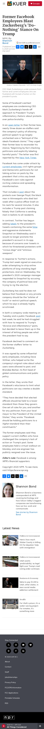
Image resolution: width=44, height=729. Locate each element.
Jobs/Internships (11, 677)
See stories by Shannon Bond (27, 513)
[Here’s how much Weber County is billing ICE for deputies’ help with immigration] (10, 540)
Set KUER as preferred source (29, 43)
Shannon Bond (7, 41)
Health (23, 599)
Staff (7, 672)
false (35, 227)
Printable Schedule (12, 698)
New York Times (27, 157)
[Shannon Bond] (7, 490)
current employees (12, 166)
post (21, 192)
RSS (6, 703)
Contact (8, 667)
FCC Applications (11, 693)
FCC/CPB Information (13, 688)
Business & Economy (29, 578)
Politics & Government (30, 536)
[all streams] (41, 726)
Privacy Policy (10, 682)
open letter (14, 125)
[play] (3, 726)
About (7, 662)
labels (13, 223)
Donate (36, 4)
